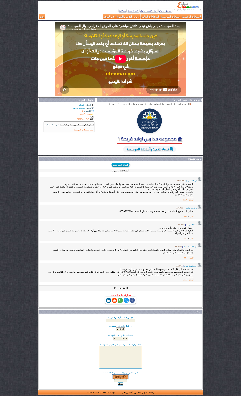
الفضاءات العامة (150, 16)
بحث (42, 16)
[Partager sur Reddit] (114, 302)
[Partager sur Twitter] (126, 302)
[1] (115, 288)
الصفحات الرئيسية (191, 16)
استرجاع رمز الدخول (148, 11)
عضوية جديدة (133, 11)
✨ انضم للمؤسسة (86, 114)
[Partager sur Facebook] (132, 302)
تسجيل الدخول (165, 11)
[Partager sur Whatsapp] (120, 302)
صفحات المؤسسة (170, 16)
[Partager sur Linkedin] (108, 302)
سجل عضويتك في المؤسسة (83, 129)
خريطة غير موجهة (83, 118)
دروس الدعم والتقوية (128, 16)
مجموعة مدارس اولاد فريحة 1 (147, 138)
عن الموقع (109, 16)
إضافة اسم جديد (120, 165)
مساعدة (122, 11)
